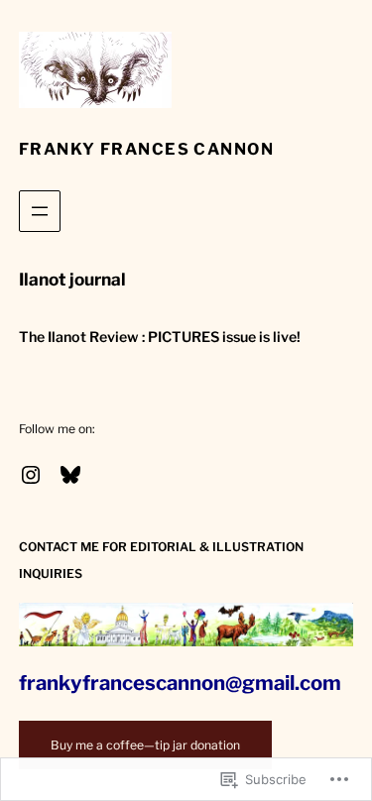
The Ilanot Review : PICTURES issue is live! (160, 337)
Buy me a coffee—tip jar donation (145, 745)
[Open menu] (40, 211)
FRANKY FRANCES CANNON (146, 149)
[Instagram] (31, 475)
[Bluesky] (70, 475)
